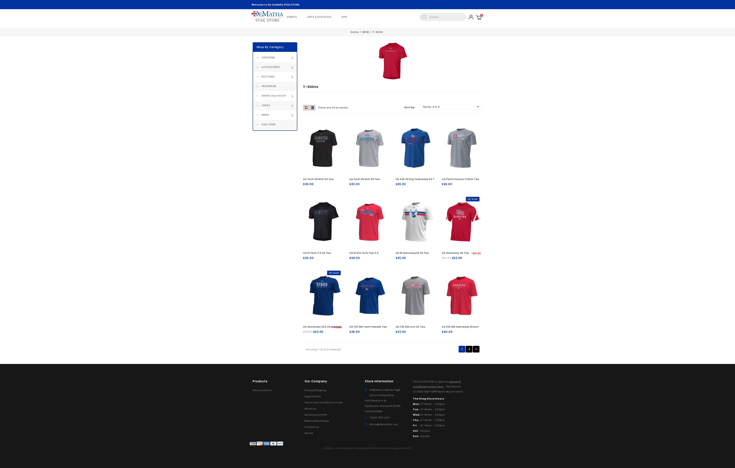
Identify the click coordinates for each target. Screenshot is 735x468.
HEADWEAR (269, 86)
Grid (306, 107)
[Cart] (478, 17)
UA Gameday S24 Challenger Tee (325, 327)
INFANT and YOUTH (274, 96)
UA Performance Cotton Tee (460, 179)
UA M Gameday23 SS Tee (412, 253)
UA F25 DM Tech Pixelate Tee (368, 327)
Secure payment (316, 415)
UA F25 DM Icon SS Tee (410, 327)
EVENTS (292, 16)
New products (262, 390)
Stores (309, 433)
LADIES (266, 105)
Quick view (338, 131)
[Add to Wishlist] (338, 124)
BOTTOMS (268, 76)
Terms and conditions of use (324, 402)
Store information (379, 381)
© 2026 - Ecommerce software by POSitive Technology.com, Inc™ (367, 448)
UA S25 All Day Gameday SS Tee (417, 179)
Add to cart (323, 146)
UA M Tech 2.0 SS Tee (317, 253)
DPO (344, 16)
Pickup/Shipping (316, 390)
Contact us (312, 427)
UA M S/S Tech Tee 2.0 (364, 253)
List (312, 107)
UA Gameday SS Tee (455, 253)
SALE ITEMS (269, 124)
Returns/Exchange (317, 421)
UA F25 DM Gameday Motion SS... (463, 327)
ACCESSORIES (271, 67)
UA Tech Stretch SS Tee (318, 179)
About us (310, 408)
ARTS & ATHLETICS (319, 16)
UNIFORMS (268, 57)
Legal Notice (313, 396)
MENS (265, 115)
